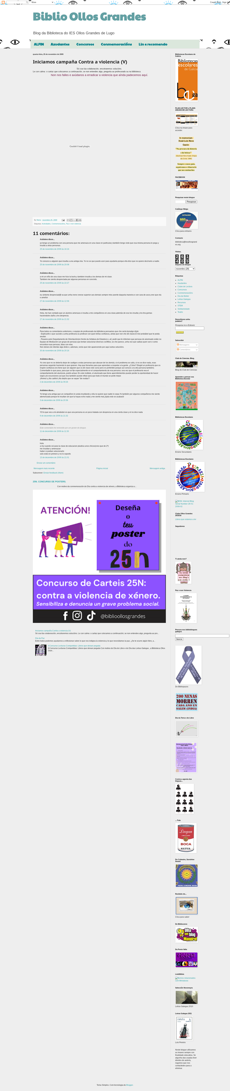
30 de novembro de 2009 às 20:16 (54, 351)
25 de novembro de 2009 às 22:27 (54, 283)
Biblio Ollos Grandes (89, 15)
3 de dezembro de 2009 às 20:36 (54, 400)
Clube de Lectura (185, 286)
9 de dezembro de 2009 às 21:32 (54, 416)
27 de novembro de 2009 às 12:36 (54, 301)
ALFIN (39, 44)
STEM (180, 306)
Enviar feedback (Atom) (53, 473)
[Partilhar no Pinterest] (80, 220)
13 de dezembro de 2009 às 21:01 (54, 457)
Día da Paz (40, 638)
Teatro (180, 312)
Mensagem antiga (157, 468)
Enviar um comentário (46, 463)
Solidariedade (184, 309)
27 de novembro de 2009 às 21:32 (54, 319)
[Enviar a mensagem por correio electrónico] (63, 220)
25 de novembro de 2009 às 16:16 (54, 249)
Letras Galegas (184, 299)
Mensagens (184, 345)
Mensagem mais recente (44, 468)
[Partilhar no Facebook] (77, 220)
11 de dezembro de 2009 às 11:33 (54, 431)
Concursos (85, 44)
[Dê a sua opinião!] (71, 220)
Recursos (182, 302)
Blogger (129, 1085)
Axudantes (60, 44)
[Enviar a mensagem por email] (68, 220)
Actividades (46, 224)
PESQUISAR (179, 332)
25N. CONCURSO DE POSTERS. (49, 481)
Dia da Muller (183, 296)
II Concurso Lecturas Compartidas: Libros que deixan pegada (74, 646)
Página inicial (102, 468)
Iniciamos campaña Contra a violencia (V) (53, 631)
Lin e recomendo (153, 44)
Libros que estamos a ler (185, 519)
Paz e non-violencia (73, 224)
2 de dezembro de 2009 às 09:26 (54, 382)
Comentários (184, 350)
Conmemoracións (116, 44)
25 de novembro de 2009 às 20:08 (54, 265)
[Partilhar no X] (74, 220)
